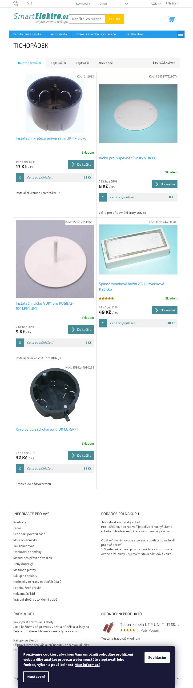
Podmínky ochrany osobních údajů (37, 581)
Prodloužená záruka (27, 588)
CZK (154, 4)
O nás (103, 4)
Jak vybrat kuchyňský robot (120, 522)
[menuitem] (27, 34)
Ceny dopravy (23, 564)
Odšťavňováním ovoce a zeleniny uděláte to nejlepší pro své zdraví (138, 542)
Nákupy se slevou (25, 640)
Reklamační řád (24, 593)
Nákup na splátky (25, 576)
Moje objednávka (25, 540)
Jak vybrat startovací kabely (33, 622)
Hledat (115, 19)
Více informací (87, 664)
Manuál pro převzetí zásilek (32, 558)
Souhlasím (157, 657)
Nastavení (36, 676)
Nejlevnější (58, 63)
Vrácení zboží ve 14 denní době (35, 599)
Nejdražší (82, 63)
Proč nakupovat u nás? (29, 534)
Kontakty (83, 4)
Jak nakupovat (23, 546)
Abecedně (105, 63)
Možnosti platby (24, 570)
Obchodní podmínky (27, 552)
